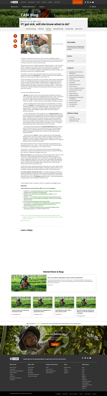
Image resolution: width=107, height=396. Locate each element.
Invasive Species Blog (74, 119)
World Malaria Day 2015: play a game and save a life (63, 310)
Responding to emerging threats (16, 371)
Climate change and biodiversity (76, 77)
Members (50, 2)
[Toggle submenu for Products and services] (35, 7)
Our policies (30, 369)
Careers (38, 2)
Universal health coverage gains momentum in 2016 (20, 310)
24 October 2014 (81, 316)
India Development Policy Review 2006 (39, 201)
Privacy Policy (65, 394)
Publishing (71, 79)
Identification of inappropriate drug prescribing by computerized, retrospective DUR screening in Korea (42, 203)
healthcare (25, 217)
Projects (11, 374)
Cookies (81, 394)
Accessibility (58, 394)
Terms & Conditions (73, 394)
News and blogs (31, 2)
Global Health (46, 188)
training (30, 218)
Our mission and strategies (33, 374)
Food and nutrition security (75, 90)
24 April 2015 (58, 314)
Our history (30, 371)
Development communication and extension (76, 98)
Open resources (49, 369)
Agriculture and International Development (76, 72)
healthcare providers (32, 217)
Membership (30, 372)
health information (56, 215)
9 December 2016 (16, 314)
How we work (12, 369)
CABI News (72, 117)
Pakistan (83, 378)
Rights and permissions (51, 371)
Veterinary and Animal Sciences (76, 75)
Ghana (83, 371)
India (83, 372)
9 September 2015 (38, 314)
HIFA (23, 215)
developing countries (39, 215)
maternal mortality (41, 217)
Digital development (74, 95)
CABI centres (57, 2)
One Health (72, 106)
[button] (85, 2)
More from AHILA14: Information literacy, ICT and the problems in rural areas (85, 311)
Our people (12, 379)
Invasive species (73, 102)
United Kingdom (85, 383)
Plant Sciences (72, 91)
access (26, 215)
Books (47, 367)
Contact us (44, 2)
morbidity (60, 217)
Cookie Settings (87, 394)
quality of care (26, 218)
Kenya (83, 374)
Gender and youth (73, 93)
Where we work (13, 367)
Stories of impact (13, 372)
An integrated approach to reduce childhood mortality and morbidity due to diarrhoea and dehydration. (42, 191)
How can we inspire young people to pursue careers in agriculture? (65, 277)
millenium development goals (51, 217)
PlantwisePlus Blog (73, 121)
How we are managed (32, 376)
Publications (12, 376)
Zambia (83, 388)
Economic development (74, 100)
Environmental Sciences (74, 84)
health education (47, 215)
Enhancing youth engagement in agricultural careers (42, 310)
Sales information (49, 372)
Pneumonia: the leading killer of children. (42, 194)
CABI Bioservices (73, 104)
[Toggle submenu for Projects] (45, 7)
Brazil (83, 367)
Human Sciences (26, 220)
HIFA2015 (52, 58)
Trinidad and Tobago (86, 381)
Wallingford (84, 386)
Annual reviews (31, 367)
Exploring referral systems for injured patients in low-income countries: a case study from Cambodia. (42, 197)
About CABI (23, 2)
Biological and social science (16, 378)
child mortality (31, 215)
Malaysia (84, 376)
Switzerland (84, 379)
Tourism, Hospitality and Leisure (77, 88)
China (83, 369)
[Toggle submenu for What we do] (18, 7)
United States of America (87, 384)
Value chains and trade (74, 80)
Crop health (72, 82)
